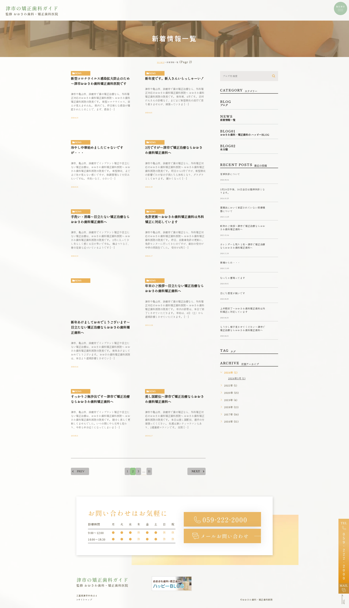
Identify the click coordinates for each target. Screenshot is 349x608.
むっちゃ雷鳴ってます (232, 278)
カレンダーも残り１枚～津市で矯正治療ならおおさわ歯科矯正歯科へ (242, 246)
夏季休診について (230, 174)
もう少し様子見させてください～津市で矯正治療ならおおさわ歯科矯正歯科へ (242, 328)
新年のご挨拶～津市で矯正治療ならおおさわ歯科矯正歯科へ (242, 227)
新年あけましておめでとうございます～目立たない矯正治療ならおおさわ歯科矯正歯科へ (100, 327)
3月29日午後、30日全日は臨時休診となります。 (242, 191)
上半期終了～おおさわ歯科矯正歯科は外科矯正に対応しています (242, 310)
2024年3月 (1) (237, 378)
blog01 (80, 73)
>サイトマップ (84, 599)
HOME (160, 62)
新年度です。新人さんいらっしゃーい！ (174, 78)
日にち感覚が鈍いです (232, 293)
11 (149, 471)
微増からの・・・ (230, 262)
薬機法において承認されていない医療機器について (242, 209)
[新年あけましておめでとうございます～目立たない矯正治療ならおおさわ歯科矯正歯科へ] (101, 299)
